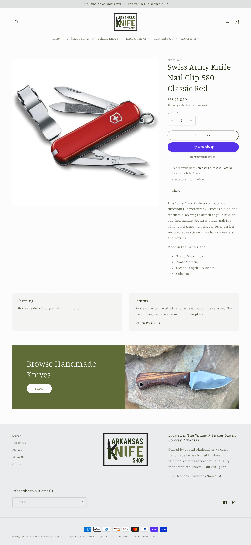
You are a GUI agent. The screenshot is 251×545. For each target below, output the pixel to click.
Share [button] (176, 190)
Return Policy (145, 323)
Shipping (173, 105)
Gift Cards (19, 442)
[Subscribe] (81, 502)
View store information (188, 179)
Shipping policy (119, 536)
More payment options (203, 156)
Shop (39, 388)
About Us (18, 457)
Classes (17, 450)
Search (17, 435)
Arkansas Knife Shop (31, 536)
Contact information (144, 536)
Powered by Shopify (54, 536)
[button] (16, 22)
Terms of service (98, 536)
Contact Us (19, 464)
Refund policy (77, 536)
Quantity (173, 112)
